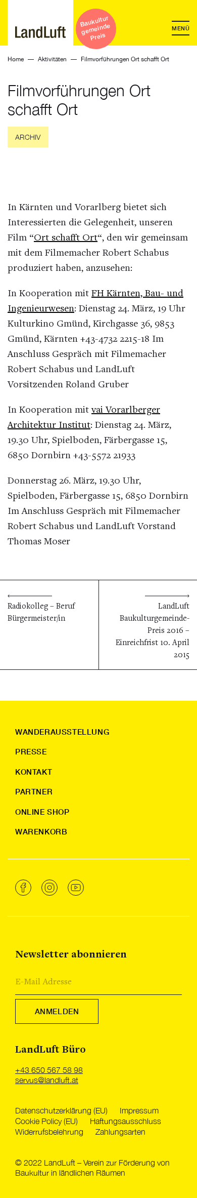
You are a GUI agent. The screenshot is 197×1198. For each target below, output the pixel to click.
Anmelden (57, 1011)
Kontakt (33, 771)
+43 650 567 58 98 (49, 1069)
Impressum (139, 1110)
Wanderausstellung (62, 731)
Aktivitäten (52, 59)
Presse (31, 751)
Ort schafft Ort (65, 238)
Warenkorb (41, 831)
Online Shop (42, 811)
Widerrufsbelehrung (49, 1131)
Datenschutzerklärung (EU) (61, 1110)
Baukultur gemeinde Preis (95, 28)
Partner (34, 791)
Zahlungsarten (120, 1131)
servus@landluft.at (46, 1080)
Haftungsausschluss (125, 1121)
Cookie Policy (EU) (46, 1121)
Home (16, 59)
